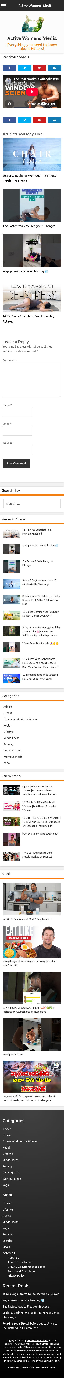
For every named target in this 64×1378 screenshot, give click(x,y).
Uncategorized (12, 750)
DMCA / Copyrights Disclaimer (26, 1266)
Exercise (8, 1240)
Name (7, 405)
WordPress (25, 1368)
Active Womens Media (35, 6)
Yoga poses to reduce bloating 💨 (25, 271)
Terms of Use (35, 1361)
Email (7, 423)
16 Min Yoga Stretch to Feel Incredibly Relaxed (31, 1294)
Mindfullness (11, 737)
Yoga (6, 762)
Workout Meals (16, 57)
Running (8, 744)
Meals (6, 1246)
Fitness (7, 713)
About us (13, 1257)
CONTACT (9, 1253)
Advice (7, 706)
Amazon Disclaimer (20, 1262)
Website (7, 442)
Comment (10, 360)
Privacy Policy (16, 1275)
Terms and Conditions (21, 1271)
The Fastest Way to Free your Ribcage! (29, 226)
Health (7, 725)
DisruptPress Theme (45, 1368)
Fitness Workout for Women (20, 719)
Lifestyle (8, 731)
